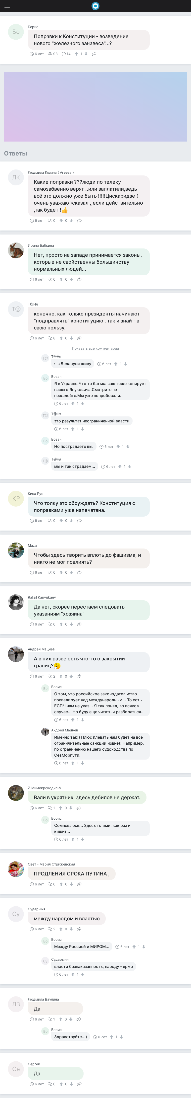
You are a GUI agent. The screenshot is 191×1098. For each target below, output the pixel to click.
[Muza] (18, 550)
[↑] (77, 54)
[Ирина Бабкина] (18, 250)
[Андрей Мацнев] (18, 654)
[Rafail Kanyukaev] (18, 602)
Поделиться (94, 53)
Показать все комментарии (95, 348)
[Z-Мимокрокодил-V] (18, 793)
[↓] (85, 54)
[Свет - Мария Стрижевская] (18, 869)
